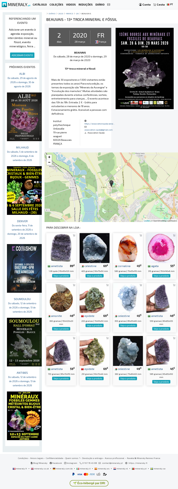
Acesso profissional (115, 458)
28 (77, 13)
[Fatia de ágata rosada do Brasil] (161, 247)
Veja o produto (61, 275)
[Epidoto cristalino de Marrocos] (95, 297)
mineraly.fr (21, 468)
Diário (52, 13)
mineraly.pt (141, 468)
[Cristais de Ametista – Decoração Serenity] (61, 350)
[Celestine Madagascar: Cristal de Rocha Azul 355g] (128, 297)
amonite (56, 315)
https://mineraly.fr (138, 463)
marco (69, 13)
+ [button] (49, 157)
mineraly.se (159, 468)
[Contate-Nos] (108, 4)
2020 (60, 13)
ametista (56, 266)
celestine (90, 266)
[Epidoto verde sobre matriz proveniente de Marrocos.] (95, 350)
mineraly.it (85, 468)
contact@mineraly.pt (112, 463)
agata (155, 266)
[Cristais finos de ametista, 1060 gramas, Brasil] (61, 247)
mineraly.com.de (64, 468)
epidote (89, 315)
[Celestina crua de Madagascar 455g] (95, 247)
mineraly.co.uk (41, 468)
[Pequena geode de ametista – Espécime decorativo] (161, 297)
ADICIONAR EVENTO (22, 55)
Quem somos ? (72, 458)
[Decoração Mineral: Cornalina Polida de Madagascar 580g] (128, 247)
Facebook (57, 463)
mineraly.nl (122, 468)
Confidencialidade (54, 458)
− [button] (49, 162)
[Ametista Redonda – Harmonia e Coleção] (161, 350)
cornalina (123, 266)
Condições (23, 458)
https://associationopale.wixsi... (99, 123)
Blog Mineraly (40, 463)
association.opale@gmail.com (98, 129)
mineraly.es (103, 468)
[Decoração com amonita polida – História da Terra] (61, 297)
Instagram (71, 463)
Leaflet (147, 220)
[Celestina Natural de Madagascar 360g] (128, 350)
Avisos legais (36, 458)
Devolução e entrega (92, 458)
